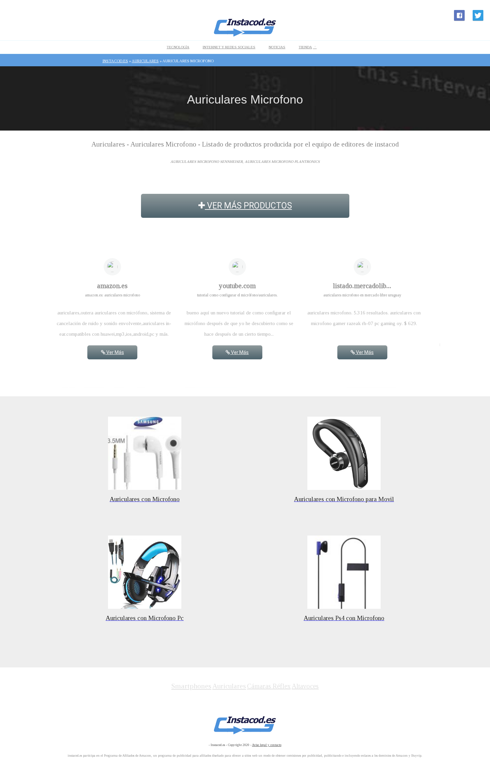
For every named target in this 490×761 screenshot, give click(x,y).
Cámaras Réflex (269, 686)
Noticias (277, 47)
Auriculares (229, 686)
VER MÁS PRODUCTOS (248, 205)
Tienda (305, 47)
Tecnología (178, 47)
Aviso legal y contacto (266, 745)
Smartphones (191, 686)
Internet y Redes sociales (229, 47)
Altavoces (305, 686)
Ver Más (114, 352)
